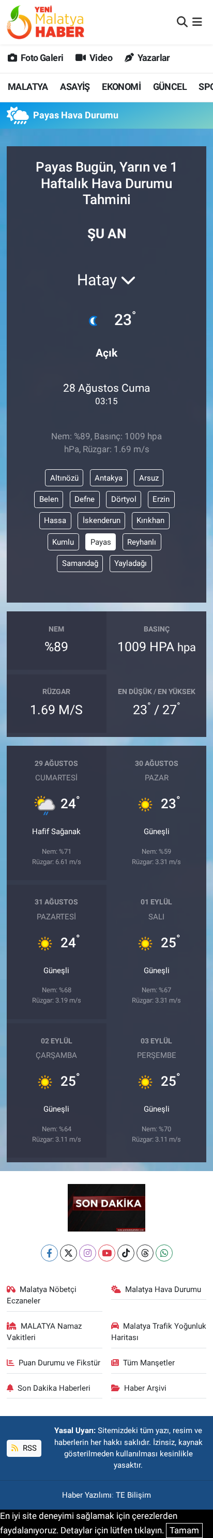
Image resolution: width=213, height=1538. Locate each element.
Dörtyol (123, 499)
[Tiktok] (125, 1253)
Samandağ (80, 563)
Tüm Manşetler (149, 1362)
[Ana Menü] (197, 22)
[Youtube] (106, 1253)
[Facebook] (49, 1253)
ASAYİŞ (74, 86)
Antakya (109, 478)
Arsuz (149, 478)
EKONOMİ (121, 86)
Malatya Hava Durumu (163, 1289)
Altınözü (64, 478)
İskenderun (101, 520)
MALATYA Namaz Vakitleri (44, 1331)
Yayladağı (130, 563)
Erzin (161, 499)
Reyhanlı (141, 542)
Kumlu (63, 542)
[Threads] (145, 1253)
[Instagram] (87, 1253)
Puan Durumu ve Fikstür (59, 1362)
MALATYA (28, 86)
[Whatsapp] (164, 1253)
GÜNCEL (170, 86)
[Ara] (182, 22)
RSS (29, 1448)
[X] (68, 1253)
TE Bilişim (133, 1495)
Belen (48, 499)
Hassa (55, 520)
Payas (100, 542)
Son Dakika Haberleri (54, 1388)
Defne (84, 499)
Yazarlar (152, 57)
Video (100, 57)
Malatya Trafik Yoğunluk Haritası (159, 1331)
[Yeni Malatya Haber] (45, 22)
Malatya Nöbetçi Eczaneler (42, 1295)
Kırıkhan (150, 520)
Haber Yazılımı (87, 1495)
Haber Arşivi (145, 1388)
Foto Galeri (41, 57)
